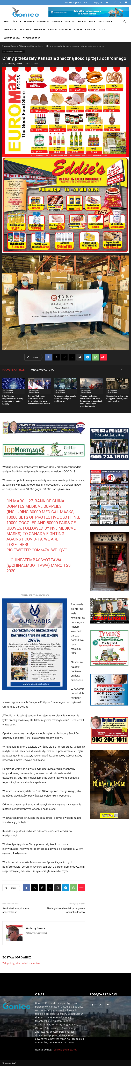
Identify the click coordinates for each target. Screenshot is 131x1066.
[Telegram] (87, 357)
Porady (88, 29)
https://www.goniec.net (36, 933)
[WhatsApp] (95, 357)
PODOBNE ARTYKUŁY (14, 369)
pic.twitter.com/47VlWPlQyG (36, 550)
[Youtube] (108, 1005)
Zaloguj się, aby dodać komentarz (21, 963)
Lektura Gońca (12, 37)
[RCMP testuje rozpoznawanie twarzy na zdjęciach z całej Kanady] (13, 386)
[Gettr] (103, 357)
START (7, 21)
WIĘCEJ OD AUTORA (42, 369)
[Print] (79, 357)
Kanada (28, 21)
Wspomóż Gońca (31, 37)
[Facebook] (48, 357)
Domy (76, 29)
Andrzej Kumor (15, 63)
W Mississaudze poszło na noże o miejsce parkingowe (65, 398)
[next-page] (127, 369)
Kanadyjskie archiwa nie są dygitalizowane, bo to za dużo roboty (117, 398)
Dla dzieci (24, 29)
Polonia (41, 21)
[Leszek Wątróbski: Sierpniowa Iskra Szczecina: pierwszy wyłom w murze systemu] (39, 386)
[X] (56, 357)
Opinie (80, 21)
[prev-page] (121, 369)
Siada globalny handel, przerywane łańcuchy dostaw (66, 910)
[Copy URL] (64, 357)
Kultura (56, 21)
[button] (124, 21)
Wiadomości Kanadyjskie (31, 45)
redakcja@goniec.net (65, 1049)
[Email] (72, 357)
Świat (16, 21)
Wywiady (8, 29)
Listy (100, 29)
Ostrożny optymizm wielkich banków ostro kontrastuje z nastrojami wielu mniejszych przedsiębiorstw (91, 401)
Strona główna (9, 45)
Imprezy (38, 29)
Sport (68, 21)
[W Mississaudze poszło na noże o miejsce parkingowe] (65, 386)
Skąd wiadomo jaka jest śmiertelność (15, 910)
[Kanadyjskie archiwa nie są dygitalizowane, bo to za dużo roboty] (117, 386)
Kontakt (63, 29)
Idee (91, 21)
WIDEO (51, 29)
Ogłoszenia (104, 21)
